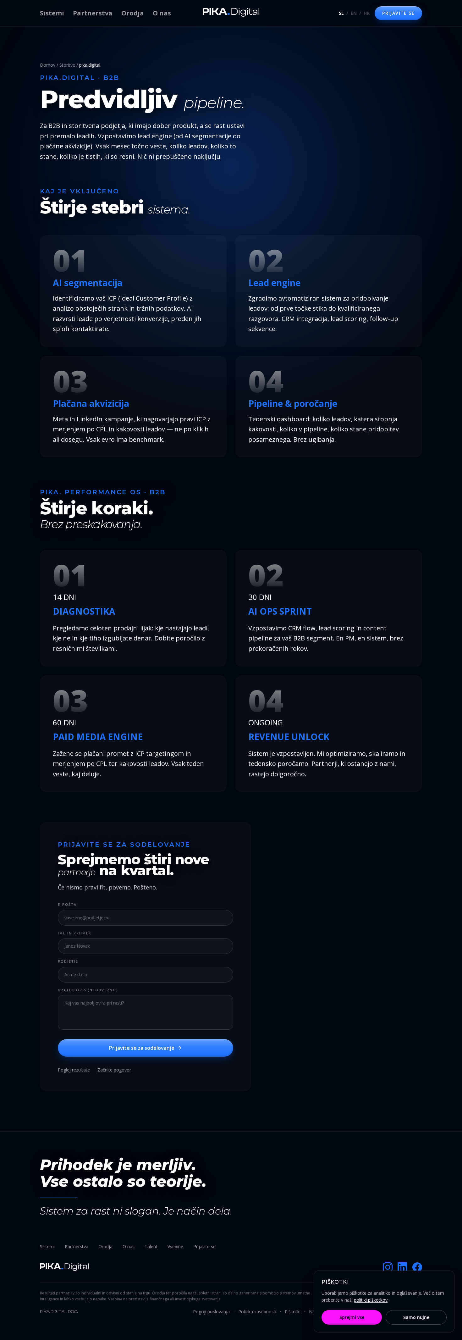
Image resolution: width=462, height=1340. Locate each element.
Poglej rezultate (74, 1070)
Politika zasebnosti (257, 1312)
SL (341, 13)
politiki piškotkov (371, 1300)
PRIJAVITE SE (398, 13)
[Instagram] (388, 1267)
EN (354, 13)
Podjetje (68, 961)
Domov (47, 65)
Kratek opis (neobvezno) (88, 990)
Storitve (67, 65)
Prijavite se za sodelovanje (141, 1047)
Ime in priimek (74, 933)
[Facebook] (417, 1267)
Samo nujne (416, 1317)
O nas (162, 13)
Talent (151, 1246)
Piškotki (292, 1312)
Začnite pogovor (114, 1070)
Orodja (132, 13)
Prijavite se (204, 1246)
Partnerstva (93, 13)
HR (367, 13)
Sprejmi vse (351, 1317)
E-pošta (67, 904)
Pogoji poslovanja (211, 1312)
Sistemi (52, 13)
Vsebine (175, 1246)
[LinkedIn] (402, 1267)
